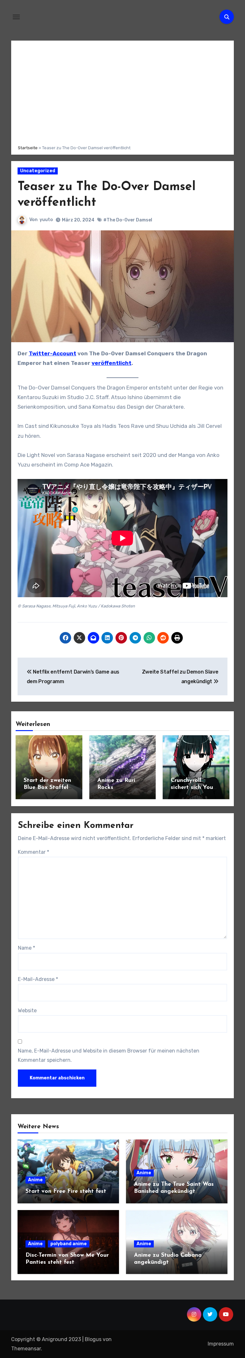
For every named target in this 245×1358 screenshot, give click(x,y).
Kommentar (33, 852)
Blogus (93, 1339)
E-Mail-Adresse (38, 979)
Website (27, 1010)
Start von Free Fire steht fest (66, 1191)
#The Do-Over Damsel (127, 220)
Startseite (28, 147)
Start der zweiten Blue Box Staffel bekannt (47, 787)
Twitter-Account (52, 353)
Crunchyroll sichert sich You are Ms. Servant (192, 787)
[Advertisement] (122, 91)
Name (26, 948)
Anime (35, 1180)
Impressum (221, 1344)
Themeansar (26, 1349)
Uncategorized (37, 171)
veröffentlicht (111, 363)
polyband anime (68, 1243)
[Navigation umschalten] (16, 17)
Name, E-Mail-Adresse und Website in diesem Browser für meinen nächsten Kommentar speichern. (108, 1055)
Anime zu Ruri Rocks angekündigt (116, 787)
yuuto (46, 219)
